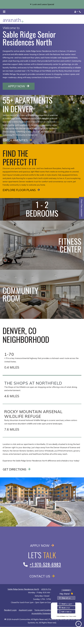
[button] (42, 4)
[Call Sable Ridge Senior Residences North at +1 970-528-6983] (80, 12)
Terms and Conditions (43, 610)
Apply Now (21, 86)
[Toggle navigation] (4, 12)
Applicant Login (25, 610)
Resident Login (10, 610)
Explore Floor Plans (19, 190)
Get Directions (15, 469)
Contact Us (40, 576)
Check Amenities (15, 140)
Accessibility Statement (42, 613)
